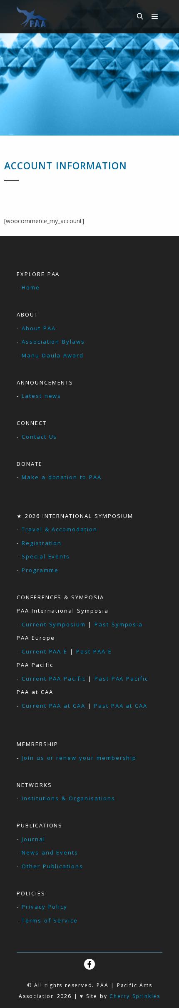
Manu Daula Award (53, 355)
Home (31, 287)
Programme (40, 570)
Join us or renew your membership (79, 758)
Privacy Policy (44, 906)
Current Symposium (54, 624)
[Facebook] (89, 964)
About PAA (39, 328)
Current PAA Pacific (54, 678)
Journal (33, 839)
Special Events (46, 556)
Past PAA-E (94, 651)
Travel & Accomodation (59, 529)
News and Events (50, 852)
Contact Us (39, 436)
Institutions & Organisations (68, 798)
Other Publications (52, 866)
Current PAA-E (44, 651)
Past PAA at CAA (120, 705)
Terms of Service (50, 920)
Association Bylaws (53, 341)
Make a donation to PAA (62, 477)
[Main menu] (154, 16)
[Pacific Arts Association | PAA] (32, 16)
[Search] (139, 16)
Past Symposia (118, 624)
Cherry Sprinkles (134, 996)
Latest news (41, 396)
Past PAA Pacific (121, 678)
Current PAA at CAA (53, 705)
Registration (42, 543)
